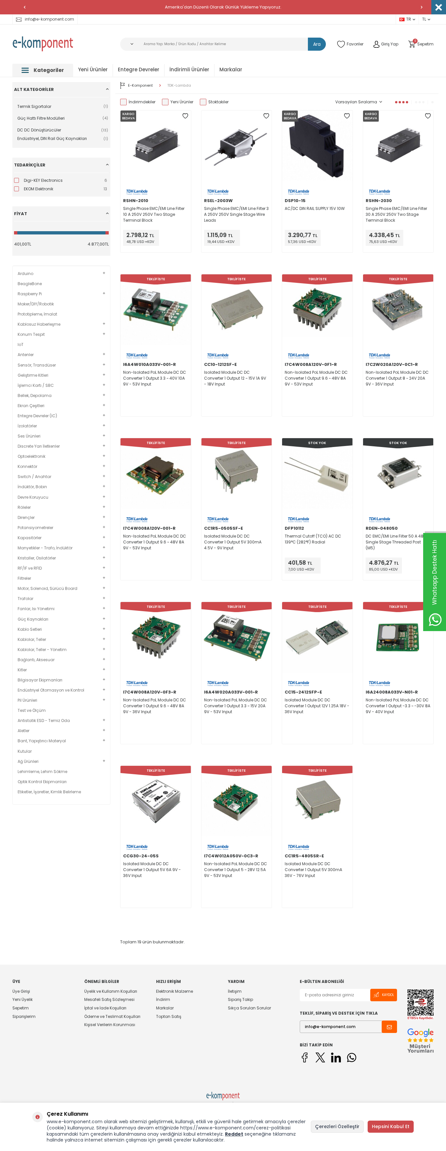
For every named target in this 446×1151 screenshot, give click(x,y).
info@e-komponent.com (49, 19)
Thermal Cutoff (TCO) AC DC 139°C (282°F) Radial (313, 539)
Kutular (25, 751)
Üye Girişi (21, 991)
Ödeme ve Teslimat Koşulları (112, 1016)
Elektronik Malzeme (174, 991)
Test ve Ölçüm (32, 710)
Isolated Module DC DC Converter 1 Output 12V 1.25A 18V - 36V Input (317, 705)
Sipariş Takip (240, 999)
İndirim (163, 999)
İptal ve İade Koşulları (105, 1008)
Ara (317, 44)
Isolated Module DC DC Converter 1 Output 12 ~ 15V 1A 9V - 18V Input (235, 378)
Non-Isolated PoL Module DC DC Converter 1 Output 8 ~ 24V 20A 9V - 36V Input (397, 378)
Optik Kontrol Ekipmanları (42, 781)
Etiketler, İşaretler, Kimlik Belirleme (49, 792)
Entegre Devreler (138, 69)
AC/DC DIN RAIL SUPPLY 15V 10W (315, 208)
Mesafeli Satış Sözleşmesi (109, 999)
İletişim (235, 991)
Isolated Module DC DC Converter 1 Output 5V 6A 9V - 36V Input (152, 869)
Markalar (230, 69)
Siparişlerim (24, 1016)
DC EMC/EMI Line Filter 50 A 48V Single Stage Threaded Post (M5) (396, 542)
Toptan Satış (168, 1016)
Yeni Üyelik (22, 999)
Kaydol (388, 994)
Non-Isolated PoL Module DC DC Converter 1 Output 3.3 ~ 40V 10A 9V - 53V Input (154, 378)
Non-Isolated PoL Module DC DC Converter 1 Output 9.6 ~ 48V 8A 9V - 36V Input (154, 705)
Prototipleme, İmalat (37, 314)
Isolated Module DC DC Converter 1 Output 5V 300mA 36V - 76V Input (313, 869)
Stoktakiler (218, 102)
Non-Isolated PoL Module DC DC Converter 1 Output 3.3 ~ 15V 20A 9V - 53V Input (235, 705)
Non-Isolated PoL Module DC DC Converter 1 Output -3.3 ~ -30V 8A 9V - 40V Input (398, 705)
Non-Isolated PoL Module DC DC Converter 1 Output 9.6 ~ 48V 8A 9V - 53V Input (316, 378)
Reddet (234, 1134)
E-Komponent (140, 85)
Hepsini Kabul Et (390, 1126)
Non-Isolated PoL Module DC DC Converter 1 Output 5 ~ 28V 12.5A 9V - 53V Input (235, 869)
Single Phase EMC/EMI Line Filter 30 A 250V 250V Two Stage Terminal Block (396, 214)
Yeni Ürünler (93, 69)
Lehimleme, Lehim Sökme (42, 771)
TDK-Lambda (179, 85)
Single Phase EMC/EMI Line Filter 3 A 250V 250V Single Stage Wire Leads (236, 214)
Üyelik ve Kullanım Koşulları (110, 991)
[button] (24, 7)
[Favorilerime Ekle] (185, 116)
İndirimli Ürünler (189, 69)
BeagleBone (30, 283)
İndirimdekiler (142, 102)
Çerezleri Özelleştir (337, 1126)
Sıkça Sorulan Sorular (249, 1008)
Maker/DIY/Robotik (36, 304)
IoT (21, 344)
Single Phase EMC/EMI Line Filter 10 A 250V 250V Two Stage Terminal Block (153, 214)
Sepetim (20, 1008)
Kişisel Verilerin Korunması (109, 1024)
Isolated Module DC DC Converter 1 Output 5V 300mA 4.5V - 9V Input (233, 542)
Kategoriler (49, 70)
